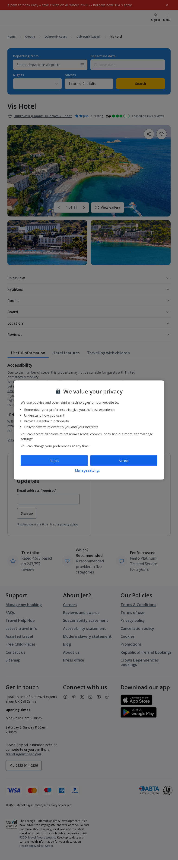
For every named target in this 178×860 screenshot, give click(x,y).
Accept (124, 460)
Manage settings (87, 470)
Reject (54, 460)
